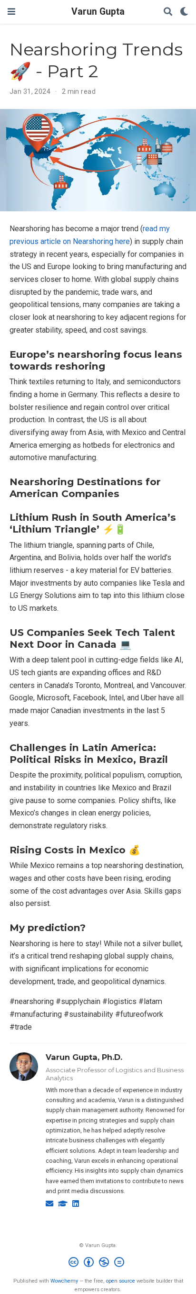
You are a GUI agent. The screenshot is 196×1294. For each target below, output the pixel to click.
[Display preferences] (184, 12)
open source (120, 1281)
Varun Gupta (98, 11)
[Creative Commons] (98, 1263)
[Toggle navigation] (11, 11)
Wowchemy (64, 1281)
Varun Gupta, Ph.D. (84, 1057)
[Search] (168, 12)
